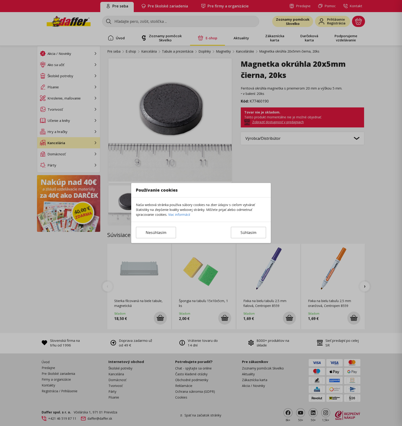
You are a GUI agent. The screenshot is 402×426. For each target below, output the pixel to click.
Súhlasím (248, 232)
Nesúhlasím (156, 232)
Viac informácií (179, 214)
